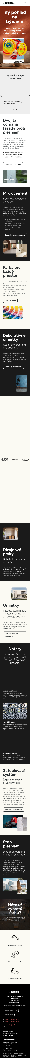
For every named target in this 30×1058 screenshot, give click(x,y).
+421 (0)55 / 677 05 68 (12, 1019)
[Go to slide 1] (13, 109)
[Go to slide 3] (16, 109)
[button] (2, 459)
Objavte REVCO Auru (13, 164)
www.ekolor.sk (10, 1027)
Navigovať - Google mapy (10, 1010)
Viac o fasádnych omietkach (11, 635)
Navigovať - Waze (8, 1014)
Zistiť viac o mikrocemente (15, 235)
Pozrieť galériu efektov (13, 367)
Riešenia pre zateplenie (13, 810)
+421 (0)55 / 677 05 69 (12, 1021)
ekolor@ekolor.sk (12, 1025)
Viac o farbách (10, 301)
